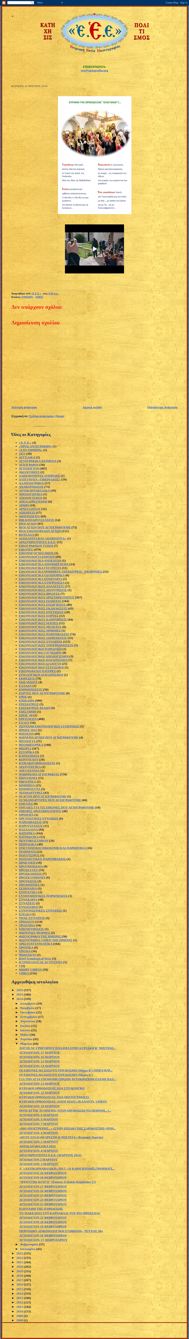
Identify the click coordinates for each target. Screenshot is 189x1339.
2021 (20, 1262)
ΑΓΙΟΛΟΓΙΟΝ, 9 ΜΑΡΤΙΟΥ (38, 1115)
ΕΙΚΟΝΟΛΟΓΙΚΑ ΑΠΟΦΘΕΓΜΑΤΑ (44, 564)
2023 (20, 1253)
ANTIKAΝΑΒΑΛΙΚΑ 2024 (37, 1146)
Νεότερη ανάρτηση (24, 407)
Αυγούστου (28, 1021)
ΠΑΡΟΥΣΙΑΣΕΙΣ (31, 826)
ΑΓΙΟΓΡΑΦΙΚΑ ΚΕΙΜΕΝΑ (37, 461)
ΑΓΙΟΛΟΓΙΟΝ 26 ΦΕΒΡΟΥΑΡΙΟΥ (43, 1191)
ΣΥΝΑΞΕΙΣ (27, 903)
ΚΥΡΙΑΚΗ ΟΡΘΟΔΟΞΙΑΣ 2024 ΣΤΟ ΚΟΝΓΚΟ (52, 1088)
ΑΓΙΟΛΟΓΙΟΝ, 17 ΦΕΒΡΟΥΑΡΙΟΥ (43, 1240)
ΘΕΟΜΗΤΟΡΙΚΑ (31, 745)
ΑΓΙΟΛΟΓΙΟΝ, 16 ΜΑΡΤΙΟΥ (39, 1057)
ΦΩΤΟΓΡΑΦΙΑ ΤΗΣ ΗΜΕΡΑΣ (40, 936)
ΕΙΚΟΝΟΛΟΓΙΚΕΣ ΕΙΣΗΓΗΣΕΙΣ (42, 605)
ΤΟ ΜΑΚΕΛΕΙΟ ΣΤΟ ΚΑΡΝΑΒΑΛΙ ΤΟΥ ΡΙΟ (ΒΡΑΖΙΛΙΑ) (59, 1213)
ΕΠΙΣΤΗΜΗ (27, 711)
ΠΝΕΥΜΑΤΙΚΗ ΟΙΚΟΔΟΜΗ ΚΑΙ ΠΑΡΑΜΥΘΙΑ (52, 848)
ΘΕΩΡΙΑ (25, 748)
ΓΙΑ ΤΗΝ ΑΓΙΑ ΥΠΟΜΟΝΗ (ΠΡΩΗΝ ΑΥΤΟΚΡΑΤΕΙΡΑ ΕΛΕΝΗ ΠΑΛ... (67, 1079)
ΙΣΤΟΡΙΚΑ (26, 752)
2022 (20, 1258)
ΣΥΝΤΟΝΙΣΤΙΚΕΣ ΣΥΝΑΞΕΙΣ (40, 910)
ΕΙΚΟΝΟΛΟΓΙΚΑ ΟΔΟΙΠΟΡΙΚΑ (42, 575)
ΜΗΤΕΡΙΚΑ (27, 781)
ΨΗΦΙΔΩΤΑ (27, 955)
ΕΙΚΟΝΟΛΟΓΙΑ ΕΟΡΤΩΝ (37, 557)
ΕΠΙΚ (23, 697)
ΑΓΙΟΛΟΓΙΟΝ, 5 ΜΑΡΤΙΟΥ (38, 1142)
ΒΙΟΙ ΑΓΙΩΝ (28, 524)
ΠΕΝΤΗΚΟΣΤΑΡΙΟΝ (33, 840)
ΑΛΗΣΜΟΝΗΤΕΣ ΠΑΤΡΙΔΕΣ (39, 476)
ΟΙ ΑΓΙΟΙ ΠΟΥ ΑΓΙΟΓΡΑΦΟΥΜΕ (42, 796)
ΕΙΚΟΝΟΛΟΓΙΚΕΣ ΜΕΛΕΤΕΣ (40, 627)
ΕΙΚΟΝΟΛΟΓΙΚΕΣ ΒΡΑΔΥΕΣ (39, 594)
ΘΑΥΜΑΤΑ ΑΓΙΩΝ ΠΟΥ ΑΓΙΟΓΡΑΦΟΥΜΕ (48, 737)
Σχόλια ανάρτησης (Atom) (46, 416)
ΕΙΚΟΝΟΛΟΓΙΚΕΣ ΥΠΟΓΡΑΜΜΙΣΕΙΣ (46, 645)
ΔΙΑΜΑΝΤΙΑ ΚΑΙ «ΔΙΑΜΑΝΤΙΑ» (42, 538)
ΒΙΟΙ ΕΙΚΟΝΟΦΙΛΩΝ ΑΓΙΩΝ (40, 531)
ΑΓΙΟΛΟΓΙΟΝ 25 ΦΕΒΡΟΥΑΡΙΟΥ (43, 1195)
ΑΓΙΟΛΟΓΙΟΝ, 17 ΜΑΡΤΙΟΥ (39, 1052)
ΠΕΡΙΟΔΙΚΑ (28, 844)
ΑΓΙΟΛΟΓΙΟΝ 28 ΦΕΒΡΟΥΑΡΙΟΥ (43, 1177)
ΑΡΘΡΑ (24, 505)
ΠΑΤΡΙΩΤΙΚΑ (29, 837)
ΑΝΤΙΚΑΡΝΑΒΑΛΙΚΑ (34, 490)
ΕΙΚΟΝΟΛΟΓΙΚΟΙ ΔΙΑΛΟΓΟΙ (40, 664)
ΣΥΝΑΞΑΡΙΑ (28, 899)
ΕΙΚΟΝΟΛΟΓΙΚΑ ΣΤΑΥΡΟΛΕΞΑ (42, 582)
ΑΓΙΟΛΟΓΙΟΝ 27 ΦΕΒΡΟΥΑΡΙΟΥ (43, 1186)
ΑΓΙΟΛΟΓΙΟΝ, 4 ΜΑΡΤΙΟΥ (38, 1151)
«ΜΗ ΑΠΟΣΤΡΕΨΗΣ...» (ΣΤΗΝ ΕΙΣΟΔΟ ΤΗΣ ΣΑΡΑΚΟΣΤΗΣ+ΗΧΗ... (67, 1128)
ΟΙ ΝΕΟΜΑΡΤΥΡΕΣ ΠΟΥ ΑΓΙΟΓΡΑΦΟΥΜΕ (50, 800)
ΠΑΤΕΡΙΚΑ (27, 833)
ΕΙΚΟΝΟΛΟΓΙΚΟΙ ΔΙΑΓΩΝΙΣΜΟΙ (43, 660)
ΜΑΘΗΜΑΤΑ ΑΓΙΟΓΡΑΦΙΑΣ (39, 774)
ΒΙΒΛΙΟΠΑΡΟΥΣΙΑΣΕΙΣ (36, 520)
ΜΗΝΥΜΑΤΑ (28, 778)
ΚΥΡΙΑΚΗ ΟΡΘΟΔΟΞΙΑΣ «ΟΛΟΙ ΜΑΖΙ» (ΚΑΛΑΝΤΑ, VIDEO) (63, 1101)
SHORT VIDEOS (30, 969)
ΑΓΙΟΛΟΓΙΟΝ (29, 468)
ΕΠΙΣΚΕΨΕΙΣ (29, 704)
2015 (20, 1289)
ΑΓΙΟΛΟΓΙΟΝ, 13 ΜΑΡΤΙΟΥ (39, 1083)
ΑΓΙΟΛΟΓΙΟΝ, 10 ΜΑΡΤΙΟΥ (39, 1106)
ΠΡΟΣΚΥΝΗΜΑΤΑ (32, 877)
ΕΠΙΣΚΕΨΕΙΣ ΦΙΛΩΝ (34, 708)
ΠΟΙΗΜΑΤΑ (27, 851)
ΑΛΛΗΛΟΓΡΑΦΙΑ (31, 483)
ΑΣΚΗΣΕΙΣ (27, 512)
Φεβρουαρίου (29, 1244)
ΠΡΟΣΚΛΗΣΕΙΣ (30, 874)
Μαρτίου (26, 1043)
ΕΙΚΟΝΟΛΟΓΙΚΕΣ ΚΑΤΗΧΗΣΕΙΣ (43, 619)
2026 (20, 990)
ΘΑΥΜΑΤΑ (26, 734)
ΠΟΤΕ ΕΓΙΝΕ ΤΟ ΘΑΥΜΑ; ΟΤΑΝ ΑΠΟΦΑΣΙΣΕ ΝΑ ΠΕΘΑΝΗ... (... (65, 1110)
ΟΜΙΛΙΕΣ (26, 804)
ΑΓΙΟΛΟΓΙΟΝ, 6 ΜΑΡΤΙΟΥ (38, 1133)
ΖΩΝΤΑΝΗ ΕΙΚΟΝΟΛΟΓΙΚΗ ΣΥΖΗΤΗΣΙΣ (49, 726)
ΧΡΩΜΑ (25, 951)
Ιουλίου (25, 1026)
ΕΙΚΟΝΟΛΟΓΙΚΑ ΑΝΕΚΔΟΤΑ (40, 560)
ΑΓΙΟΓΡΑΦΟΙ (29, 465)
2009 (20, 1316)
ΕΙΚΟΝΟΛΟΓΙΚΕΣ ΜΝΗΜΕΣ (40, 630)
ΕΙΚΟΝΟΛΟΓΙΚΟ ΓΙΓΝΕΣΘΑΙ (40, 652)
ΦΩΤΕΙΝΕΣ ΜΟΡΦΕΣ (34, 933)
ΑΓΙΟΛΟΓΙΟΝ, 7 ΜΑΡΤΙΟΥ (38, 1124)
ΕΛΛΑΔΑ (25, 686)
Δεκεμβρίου (28, 1003)
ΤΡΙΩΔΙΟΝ (27, 921)
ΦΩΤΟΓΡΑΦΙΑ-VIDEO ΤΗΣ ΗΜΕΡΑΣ (45, 940)
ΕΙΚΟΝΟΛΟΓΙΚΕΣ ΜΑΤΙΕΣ (38, 623)
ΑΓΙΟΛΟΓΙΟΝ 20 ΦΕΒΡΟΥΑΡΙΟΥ (43, 1222)
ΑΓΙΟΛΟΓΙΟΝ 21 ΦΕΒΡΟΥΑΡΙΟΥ (43, 1217)
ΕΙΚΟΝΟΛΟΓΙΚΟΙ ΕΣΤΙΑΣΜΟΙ (41, 667)
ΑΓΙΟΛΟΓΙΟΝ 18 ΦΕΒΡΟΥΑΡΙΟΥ (43, 1235)
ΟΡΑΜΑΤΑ (26, 815)
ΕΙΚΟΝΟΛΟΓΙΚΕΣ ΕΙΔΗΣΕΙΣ (40, 601)
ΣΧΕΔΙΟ (25, 914)
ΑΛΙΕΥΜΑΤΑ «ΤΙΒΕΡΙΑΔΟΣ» (40, 479)
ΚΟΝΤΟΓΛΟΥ (28, 759)
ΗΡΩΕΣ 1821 (28, 730)
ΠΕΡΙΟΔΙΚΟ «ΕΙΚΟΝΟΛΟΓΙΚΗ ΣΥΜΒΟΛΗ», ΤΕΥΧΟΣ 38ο (61, 1231)
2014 (20, 1293)
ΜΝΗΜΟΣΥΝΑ (29, 789)
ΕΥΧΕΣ (24, 723)
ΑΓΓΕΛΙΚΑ (27, 457)
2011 (20, 1307)
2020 (20, 1266)
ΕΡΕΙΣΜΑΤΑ (28, 719)
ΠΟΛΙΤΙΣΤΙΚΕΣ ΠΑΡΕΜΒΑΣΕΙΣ (42, 859)
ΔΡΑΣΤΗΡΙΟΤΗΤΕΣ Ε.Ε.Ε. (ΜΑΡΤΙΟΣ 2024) (50, 1155)
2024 (20, 999)
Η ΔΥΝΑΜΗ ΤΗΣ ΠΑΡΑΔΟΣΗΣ (41, 1209)
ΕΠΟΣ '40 (26, 715)
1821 (22, 453)
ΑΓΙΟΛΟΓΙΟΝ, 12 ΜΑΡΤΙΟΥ (39, 1092)
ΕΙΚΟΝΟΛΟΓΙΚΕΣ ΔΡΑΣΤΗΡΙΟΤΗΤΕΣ (46, 597)
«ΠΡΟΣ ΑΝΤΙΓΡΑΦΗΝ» (35, 446)
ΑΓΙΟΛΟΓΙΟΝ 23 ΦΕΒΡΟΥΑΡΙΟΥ (43, 1200)
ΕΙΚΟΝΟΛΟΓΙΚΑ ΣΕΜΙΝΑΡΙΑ (40, 579)
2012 (20, 1302)
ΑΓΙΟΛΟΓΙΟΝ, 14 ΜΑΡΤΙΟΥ (39, 1066)
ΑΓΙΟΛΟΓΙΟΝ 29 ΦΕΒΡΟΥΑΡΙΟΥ (43, 1173)
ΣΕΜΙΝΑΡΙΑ (28, 888)
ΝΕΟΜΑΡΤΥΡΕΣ (31, 793)
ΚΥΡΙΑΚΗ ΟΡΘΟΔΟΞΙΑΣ (37, 763)
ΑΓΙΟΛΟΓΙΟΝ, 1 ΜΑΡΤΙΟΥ (38, 1164)
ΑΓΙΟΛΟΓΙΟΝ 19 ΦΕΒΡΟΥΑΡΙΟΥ (43, 1226)
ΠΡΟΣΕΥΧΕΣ (28, 870)
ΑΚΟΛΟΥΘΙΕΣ (29, 472)
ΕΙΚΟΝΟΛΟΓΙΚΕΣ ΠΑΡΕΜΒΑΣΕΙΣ (44, 634)
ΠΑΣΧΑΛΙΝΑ (28, 829)
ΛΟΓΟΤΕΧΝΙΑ (29, 770)
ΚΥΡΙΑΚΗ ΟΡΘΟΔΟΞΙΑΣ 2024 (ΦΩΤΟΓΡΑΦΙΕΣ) (54, 1097)
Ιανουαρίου (28, 1249)
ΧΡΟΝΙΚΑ (26, 947)
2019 (20, 1271)
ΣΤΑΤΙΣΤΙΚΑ (28, 892)
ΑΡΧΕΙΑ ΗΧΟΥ (29, 509)
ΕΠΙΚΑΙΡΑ (27, 297)
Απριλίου (26, 1039)
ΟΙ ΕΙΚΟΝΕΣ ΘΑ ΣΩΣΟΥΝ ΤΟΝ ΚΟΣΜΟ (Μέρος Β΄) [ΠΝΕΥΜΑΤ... (65, 1070)
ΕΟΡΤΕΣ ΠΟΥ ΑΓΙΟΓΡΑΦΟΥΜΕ (42, 693)
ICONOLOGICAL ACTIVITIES (41, 962)
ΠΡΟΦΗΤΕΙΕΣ (29, 885)
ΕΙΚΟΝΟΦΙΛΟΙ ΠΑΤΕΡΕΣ (37, 671)
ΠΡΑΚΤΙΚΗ (27, 863)
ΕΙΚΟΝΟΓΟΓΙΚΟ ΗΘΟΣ (36, 553)
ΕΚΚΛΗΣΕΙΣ (28, 682)
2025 (20, 994)
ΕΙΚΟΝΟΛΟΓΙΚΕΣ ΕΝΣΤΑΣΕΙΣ (41, 612)
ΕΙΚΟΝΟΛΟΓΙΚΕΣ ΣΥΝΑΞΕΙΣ (40, 641)
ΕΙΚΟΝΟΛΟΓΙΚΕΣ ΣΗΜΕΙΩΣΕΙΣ (43, 638)
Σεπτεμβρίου (29, 1017)
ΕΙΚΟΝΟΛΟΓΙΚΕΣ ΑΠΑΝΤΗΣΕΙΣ (43, 590)
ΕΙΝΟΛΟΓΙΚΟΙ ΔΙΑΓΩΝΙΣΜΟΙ (41, 675)
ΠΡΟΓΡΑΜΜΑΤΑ (31, 866)
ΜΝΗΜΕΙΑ (27, 785)
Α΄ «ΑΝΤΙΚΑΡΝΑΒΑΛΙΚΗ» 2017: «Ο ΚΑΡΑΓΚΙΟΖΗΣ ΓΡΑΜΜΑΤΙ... (66, 1168)
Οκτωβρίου (28, 1012)
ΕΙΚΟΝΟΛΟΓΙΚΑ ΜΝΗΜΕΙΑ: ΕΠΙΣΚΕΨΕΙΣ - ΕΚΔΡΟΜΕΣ (60, 571)
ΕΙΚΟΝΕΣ (26, 549)
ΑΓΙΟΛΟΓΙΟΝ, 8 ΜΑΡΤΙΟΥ (38, 1119)
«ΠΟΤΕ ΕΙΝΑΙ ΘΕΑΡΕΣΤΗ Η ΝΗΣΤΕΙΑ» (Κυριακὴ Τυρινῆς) (61, 1137)
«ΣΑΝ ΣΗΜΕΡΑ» (30, 450)
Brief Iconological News (35, 958)
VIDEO (39, 297)
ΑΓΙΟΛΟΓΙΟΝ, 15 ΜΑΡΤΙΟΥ (39, 1061)
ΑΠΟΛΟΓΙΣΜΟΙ (30, 498)
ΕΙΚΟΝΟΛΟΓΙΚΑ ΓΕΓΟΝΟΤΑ (40, 568)
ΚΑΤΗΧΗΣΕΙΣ (29, 756)
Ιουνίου (25, 1030)
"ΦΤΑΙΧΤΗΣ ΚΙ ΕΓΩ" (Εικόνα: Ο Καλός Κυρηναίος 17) (57, 1182)
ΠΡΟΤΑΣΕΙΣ (28, 881)
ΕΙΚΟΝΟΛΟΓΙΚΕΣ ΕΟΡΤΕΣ (39, 616)
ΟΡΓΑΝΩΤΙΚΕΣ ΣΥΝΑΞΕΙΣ (39, 818)
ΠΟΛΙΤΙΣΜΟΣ (29, 855)
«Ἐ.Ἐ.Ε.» (25, 442)
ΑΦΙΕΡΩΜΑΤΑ (29, 516)
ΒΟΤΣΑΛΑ (26, 535)
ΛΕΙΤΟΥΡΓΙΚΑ (30, 767)
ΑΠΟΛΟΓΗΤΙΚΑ (30, 494)
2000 (20, 1320)
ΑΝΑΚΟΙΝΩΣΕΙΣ (31, 487)
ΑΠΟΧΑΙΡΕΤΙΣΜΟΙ (33, 501)
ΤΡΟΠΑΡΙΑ (27, 925)
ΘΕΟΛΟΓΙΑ (27, 741)
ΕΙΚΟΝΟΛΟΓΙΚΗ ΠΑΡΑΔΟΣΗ (40, 649)
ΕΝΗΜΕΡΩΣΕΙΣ (30, 689)
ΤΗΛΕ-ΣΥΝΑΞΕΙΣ (32, 918)
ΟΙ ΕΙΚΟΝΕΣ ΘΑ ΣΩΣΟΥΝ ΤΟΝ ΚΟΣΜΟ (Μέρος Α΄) (56, 1075)
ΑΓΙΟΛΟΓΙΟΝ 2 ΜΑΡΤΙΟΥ (38, 1159)
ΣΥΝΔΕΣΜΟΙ (28, 907)
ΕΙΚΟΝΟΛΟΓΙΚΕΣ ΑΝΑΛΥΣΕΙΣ (41, 586)
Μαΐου (25, 1034)
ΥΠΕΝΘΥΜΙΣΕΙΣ (31, 929)
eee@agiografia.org (94, 70)
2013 (20, 1298)
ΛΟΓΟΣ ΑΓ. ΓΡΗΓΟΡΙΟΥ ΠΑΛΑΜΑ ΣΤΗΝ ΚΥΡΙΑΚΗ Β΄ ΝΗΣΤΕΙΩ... (67, 1048)
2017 (20, 1280)
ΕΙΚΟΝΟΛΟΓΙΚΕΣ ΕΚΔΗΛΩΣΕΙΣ (43, 608)
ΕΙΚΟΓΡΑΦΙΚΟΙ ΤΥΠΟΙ (36, 546)
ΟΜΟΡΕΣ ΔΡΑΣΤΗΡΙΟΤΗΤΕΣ (40, 811)
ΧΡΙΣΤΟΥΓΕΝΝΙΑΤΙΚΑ (35, 944)
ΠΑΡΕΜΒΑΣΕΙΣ (30, 822)
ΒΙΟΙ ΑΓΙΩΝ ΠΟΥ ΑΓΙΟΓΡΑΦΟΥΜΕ (45, 527)
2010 (20, 1311)
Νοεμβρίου (27, 1008)
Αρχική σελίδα (92, 407)
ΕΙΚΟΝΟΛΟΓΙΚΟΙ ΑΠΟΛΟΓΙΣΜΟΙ (44, 656)
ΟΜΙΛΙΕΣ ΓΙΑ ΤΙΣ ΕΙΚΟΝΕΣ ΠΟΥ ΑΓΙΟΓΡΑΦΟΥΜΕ (56, 807)
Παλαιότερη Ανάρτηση (162, 407)
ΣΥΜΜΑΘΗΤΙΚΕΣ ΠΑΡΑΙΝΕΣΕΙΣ (43, 896)
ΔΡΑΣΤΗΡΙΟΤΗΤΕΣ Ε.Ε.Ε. (37, 542)
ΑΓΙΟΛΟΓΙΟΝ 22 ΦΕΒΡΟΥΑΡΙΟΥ (43, 1204)
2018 (20, 1275)
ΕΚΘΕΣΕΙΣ (27, 678)
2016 (20, 1284)
